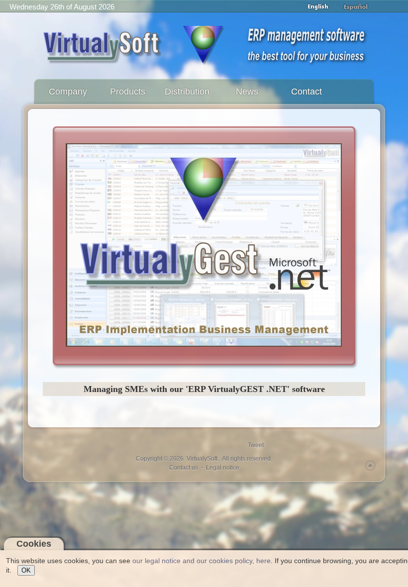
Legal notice (222, 467)
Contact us (183, 467)
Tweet (256, 445)
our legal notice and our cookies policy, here (201, 561)
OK (26, 570)
